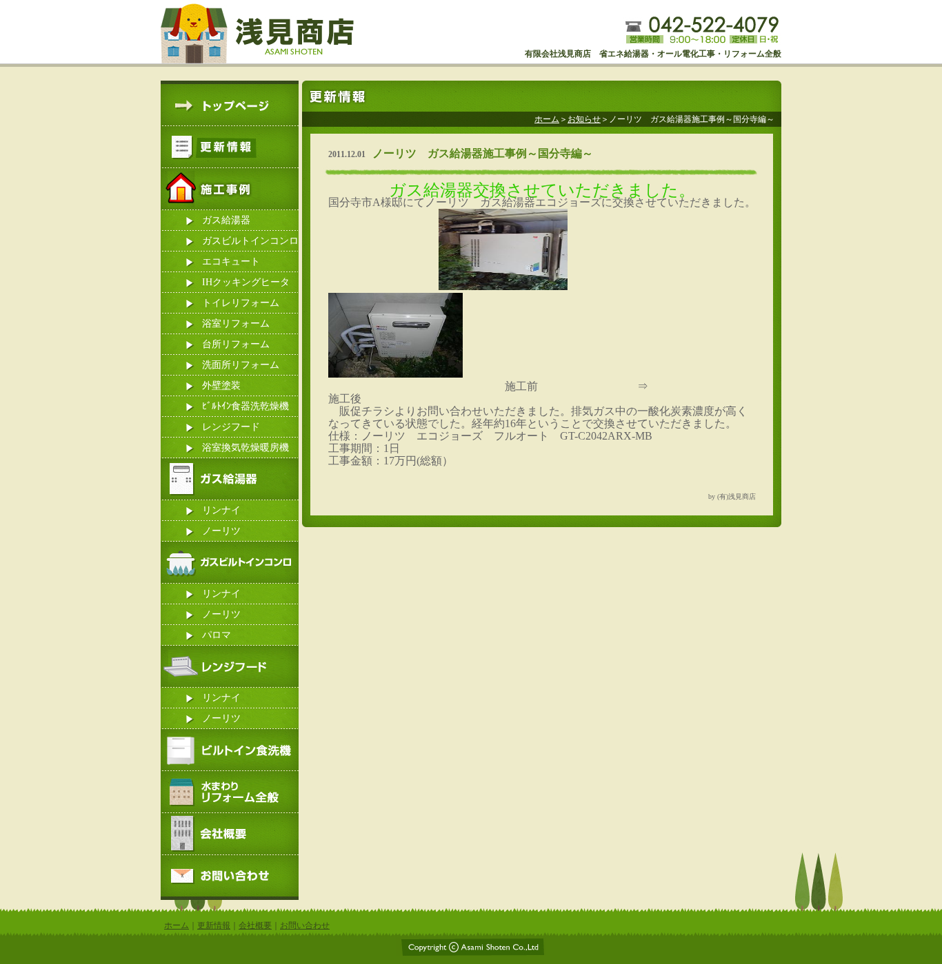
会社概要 (255, 925)
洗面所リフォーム (240, 365)
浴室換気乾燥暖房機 (245, 447)
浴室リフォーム (236, 323)
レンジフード (231, 427)
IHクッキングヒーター (246, 285)
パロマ (216, 635)
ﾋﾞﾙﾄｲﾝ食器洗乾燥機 (245, 406)
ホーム (546, 119)
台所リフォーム (236, 344)
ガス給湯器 (226, 220)
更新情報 (213, 925)
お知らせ (584, 119)
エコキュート (231, 261)
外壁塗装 (221, 385)
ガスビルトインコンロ (250, 241)
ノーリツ (221, 531)
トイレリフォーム (240, 303)
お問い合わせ (305, 925)
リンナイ (221, 510)
